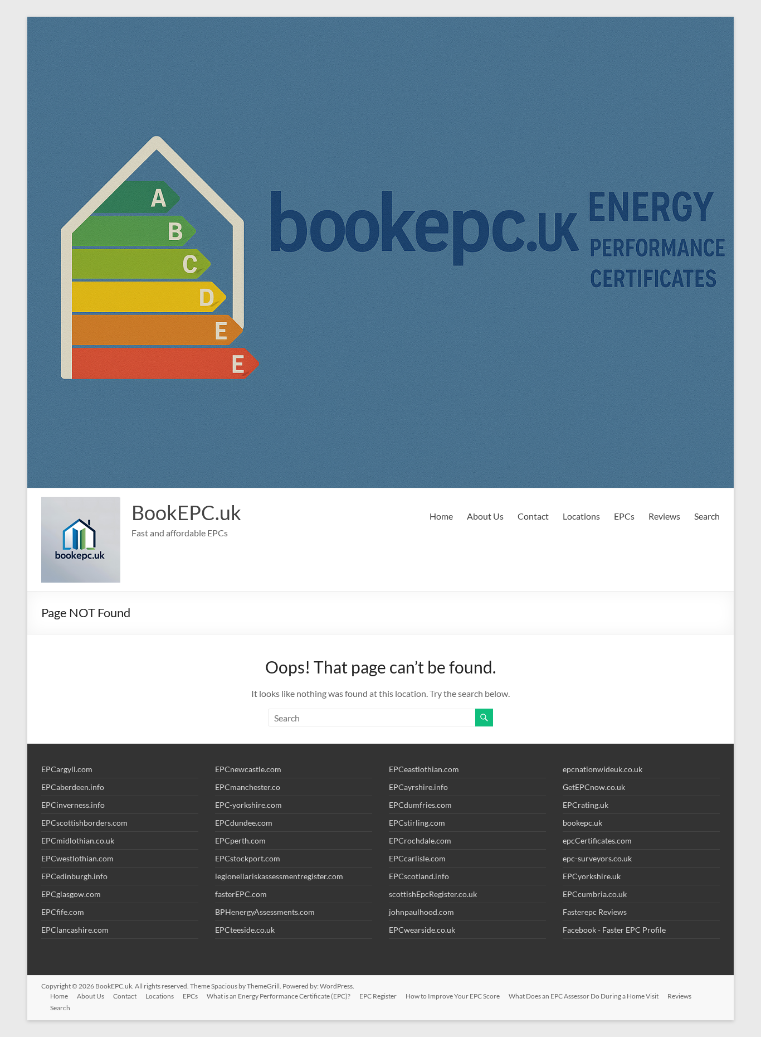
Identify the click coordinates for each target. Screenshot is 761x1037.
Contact (533, 516)
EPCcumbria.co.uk (595, 894)
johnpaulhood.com (421, 912)
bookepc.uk (582, 822)
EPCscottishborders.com (84, 822)
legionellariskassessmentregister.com (279, 876)
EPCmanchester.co (247, 787)
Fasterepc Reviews (595, 912)
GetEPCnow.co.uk (594, 787)
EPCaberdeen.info (72, 787)
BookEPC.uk (186, 512)
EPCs (624, 516)
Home (441, 516)
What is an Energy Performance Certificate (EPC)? (278, 996)
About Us (485, 516)
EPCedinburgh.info (74, 876)
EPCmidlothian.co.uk (77, 840)
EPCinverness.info (73, 805)
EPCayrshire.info (418, 787)
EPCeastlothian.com (424, 769)
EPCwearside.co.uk (422, 929)
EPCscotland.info (419, 876)
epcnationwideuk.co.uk (602, 769)
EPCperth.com (240, 840)
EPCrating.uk (585, 805)
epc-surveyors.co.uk (597, 858)
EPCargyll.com (66, 769)
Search (707, 516)
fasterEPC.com (241, 894)
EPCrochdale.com (420, 840)
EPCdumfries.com (420, 805)
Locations (581, 516)
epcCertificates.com (597, 840)
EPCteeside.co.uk (245, 929)
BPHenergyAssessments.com (265, 912)
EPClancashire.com (75, 929)
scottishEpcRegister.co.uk (433, 894)
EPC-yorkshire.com (248, 805)
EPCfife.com (62, 912)
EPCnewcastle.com (248, 769)
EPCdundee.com (243, 822)
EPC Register (378, 996)
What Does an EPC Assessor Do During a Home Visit (583, 996)
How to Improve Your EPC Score (453, 996)
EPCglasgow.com (71, 894)
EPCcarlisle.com (417, 858)
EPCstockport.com (247, 858)
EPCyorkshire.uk (592, 876)
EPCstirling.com (417, 822)
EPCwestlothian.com (77, 858)
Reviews (664, 516)
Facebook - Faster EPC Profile (614, 929)
